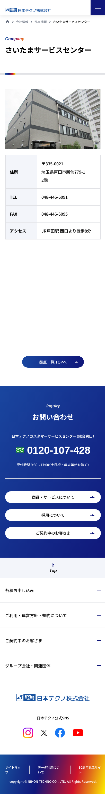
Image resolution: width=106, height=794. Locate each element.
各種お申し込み (19, 588)
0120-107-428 (58, 450)
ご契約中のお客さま (23, 638)
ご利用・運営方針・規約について (36, 613)
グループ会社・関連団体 (27, 663)
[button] (98, 7)
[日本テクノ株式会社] (33, 10)
